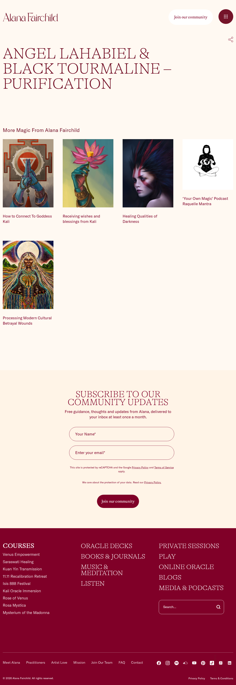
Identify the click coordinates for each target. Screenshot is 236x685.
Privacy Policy (140, 467)
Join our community (118, 501)
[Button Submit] (218, 607)
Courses (18, 546)
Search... (169, 607)
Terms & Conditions (221, 678)
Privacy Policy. (152, 482)
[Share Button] (230, 39)
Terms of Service (164, 467)
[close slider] (225, 16)
